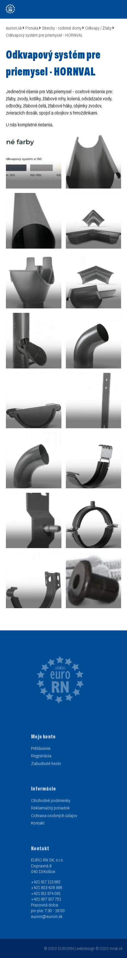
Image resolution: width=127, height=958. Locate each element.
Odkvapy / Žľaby (98, 28)
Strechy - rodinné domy (62, 28)
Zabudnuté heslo (46, 763)
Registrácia (41, 755)
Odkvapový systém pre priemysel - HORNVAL (44, 35)
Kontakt (38, 823)
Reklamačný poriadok (50, 808)
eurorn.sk (14, 28)
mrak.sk (116, 948)
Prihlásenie (41, 748)
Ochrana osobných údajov (54, 815)
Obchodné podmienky (50, 800)
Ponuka (31, 28)
